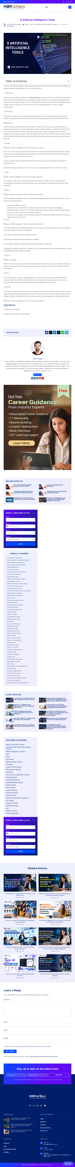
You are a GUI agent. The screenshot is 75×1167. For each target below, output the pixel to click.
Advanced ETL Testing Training (14, 640)
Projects (7, 1143)
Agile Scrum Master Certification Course (16, 562)
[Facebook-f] (30, 1106)
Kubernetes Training (11, 612)
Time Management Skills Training (14, 609)
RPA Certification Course (12, 602)
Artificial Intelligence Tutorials (47, 24)
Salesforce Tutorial (12, 803)
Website (6, 1038)
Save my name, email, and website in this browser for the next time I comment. (28, 1046)
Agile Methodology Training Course (14, 595)
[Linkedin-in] (37, 1106)
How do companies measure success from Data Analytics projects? (23, 713)
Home (42, 1119)
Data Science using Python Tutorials (18, 775)
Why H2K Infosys (45, 1128)
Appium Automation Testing (13, 630)
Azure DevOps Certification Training (15, 586)
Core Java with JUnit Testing (13, 623)
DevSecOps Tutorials (13, 780)
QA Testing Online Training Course (14, 557)
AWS (7, 754)
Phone (8, 523)
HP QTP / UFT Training (12, 647)
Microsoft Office (10, 621)
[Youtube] (45, 1106)
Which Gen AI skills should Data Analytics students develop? (57, 719)
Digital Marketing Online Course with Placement (17, 682)
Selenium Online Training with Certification (16, 564)
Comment (7, 999)
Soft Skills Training (11, 656)
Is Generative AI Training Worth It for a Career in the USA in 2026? (24, 699)
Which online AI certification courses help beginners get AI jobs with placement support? (57, 700)
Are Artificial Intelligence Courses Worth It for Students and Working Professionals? (57, 706)
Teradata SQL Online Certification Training (16, 678)
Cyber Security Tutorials (13, 767)
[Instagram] (41, 1106)
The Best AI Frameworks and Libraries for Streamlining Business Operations (56, 499)
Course (8, 536)
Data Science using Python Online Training (16, 571)
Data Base (9, 772)
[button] (46, 7)
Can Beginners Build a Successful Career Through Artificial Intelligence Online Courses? (56, 727)
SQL (7, 808)
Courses (43, 1125)
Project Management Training (13, 616)
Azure (8, 757)
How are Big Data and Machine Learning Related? (56, 492)
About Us (43, 1122)
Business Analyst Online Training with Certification (18, 560)
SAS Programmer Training (13, 645)
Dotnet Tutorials (11, 785)
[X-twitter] (34, 1106)
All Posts (37, 374)
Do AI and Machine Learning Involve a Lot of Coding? (23, 485)
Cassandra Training (11, 668)
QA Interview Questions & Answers (17, 798)
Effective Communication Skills (14, 633)
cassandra (9, 764)
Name (7, 517)
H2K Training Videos (10, 1149)
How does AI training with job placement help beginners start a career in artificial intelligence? (57, 713)
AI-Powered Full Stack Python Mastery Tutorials (18, 748)
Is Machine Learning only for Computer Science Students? (23, 492)
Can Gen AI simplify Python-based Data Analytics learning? (24, 719)
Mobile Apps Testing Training (13, 619)
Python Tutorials (11, 795)
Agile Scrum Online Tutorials (15, 744)
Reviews (6, 1152)
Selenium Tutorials (12, 805)
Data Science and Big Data (13, 654)
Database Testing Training (13, 626)
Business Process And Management (15, 605)
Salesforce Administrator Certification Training (17, 583)
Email (7, 530)
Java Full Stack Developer (13, 569)
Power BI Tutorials (12, 793)
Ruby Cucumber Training (12, 607)
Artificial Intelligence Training (13, 581)
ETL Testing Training (11, 652)
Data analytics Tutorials (13, 769)
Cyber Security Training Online (14, 680)
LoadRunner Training (11, 614)
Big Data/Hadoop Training (12, 576)
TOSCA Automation (12, 813)
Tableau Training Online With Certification (16, 579)
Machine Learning (11, 597)
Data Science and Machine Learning (15, 600)
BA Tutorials (10, 759)
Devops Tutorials (11, 777)
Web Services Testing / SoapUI (14, 670)
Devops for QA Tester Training (14, 637)
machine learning (34, 97)
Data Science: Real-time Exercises (14, 649)
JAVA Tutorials (10, 787)
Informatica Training (11, 642)
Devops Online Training (12, 628)
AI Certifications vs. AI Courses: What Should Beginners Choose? (24, 725)
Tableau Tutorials (11, 811)
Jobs (5, 1146)
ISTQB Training (10, 663)
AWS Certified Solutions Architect (14, 593)
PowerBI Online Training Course (14, 673)
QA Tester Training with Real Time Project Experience (19, 590)
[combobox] (8, 526)
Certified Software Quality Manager (14, 659)
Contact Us (44, 1130)
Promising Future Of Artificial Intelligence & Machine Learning (24, 498)
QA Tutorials (10, 800)
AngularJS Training (11, 635)
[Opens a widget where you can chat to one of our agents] (68, 1163)
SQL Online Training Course (13, 675)
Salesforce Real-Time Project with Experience (17, 666)
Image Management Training (13, 661)
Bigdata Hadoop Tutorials (14, 762)
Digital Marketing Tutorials (14, 782)
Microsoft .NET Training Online (14, 574)
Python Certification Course (13, 567)
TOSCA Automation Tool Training (14, 588)
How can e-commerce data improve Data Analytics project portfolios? (24, 706)
